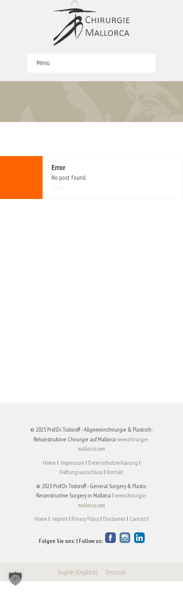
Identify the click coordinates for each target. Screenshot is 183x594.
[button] (15, 578)
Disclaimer (114, 519)
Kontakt (115, 472)
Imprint (60, 519)
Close (57, 187)
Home (49, 462)
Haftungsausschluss (81, 472)
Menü (43, 63)
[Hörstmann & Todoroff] (91, 22)
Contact (137, 519)
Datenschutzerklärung (113, 462)
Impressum (72, 462)
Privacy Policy (85, 519)
